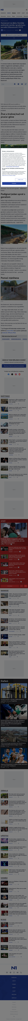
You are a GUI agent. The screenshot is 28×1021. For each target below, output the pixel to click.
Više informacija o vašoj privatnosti (12, 166)
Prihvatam (14, 183)
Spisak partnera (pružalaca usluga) (8, 175)
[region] (14, 167)
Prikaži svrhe (20, 179)
